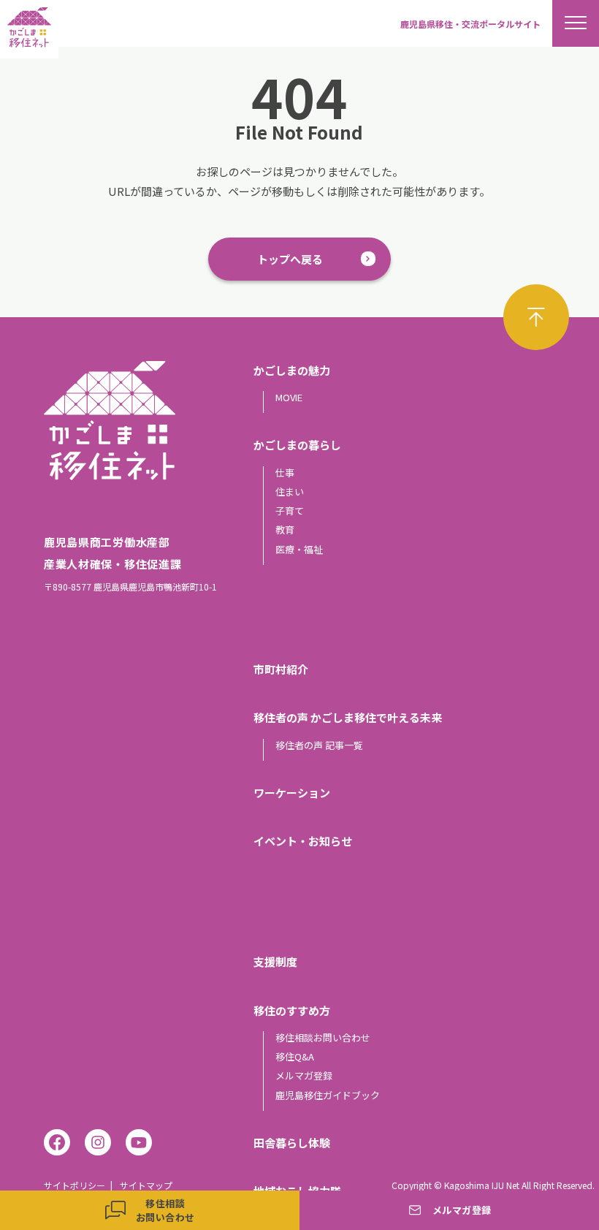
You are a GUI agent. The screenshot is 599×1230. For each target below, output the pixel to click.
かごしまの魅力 (291, 370)
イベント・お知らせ (302, 841)
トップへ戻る (290, 259)
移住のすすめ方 (291, 1010)
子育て (289, 510)
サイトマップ (146, 1185)
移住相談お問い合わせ (322, 1037)
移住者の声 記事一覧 (319, 745)
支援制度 (275, 961)
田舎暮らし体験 (291, 1142)
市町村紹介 (280, 669)
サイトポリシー (74, 1185)
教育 (284, 529)
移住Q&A (294, 1056)
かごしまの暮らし (297, 444)
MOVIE (288, 397)
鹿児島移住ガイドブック (327, 1095)
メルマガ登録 (303, 1075)
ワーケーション (291, 792)
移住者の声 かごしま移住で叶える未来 (347, 717)
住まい (289, 491)
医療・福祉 (299, 549)
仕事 (284, 472)
